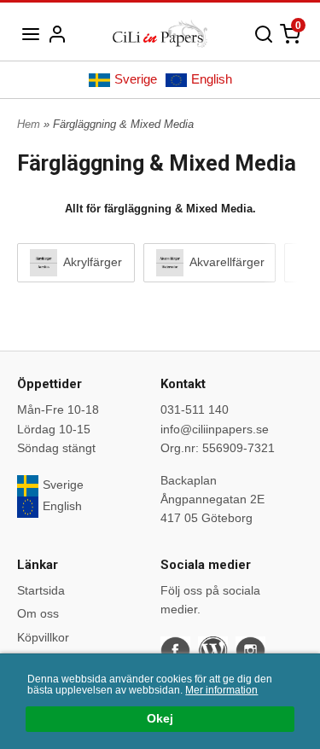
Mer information (221, 690)
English (211, 79)
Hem (28, 124)
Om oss (38, 613)
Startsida (41, 590)
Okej (160, 718)
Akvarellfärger (225, 261)
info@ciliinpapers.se (214, 429)
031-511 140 (194, 409)
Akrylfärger (91, 261)
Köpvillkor (43, 637)
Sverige (135, 79)
